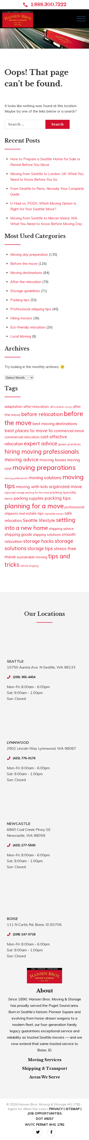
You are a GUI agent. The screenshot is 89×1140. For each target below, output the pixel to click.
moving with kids (32, 486)
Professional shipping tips (30, 309)
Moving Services (44, 1059)
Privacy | (57, 1109)
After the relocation (25, 282)
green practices (69, 444)
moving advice (22, 459)
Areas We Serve (44, 1077)
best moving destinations (54, 423)
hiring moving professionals (42, 451)
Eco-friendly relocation (27, 327)
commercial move (69, 430)
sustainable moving (32, 557)
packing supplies (29, 498)
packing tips (57, 498)
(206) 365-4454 (24, 677)
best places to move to (29, 430)
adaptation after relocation (27, 406)
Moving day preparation (29, 254)
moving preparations (44, 467)
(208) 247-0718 (24, 934)
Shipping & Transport (44, 1068)
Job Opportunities (45, 1113)
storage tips (40, 548)
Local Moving (20, 336)
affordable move (61, 406)
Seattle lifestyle (39, 520)
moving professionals (16, 478)
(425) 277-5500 (24, 845)
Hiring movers (21, 318)
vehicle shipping (29, 565)
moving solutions (45, 477)
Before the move (23, 263)
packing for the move (37, 492)
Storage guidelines (25, 291)
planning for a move (34, 506)
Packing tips (19, 300)
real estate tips (31, 513)
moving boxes (52, 459)
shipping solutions (47, 534)
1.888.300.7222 (48, 4)
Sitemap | (73, 1109)
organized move (65, 486)
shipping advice (61, 528)
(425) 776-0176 (24, 758)
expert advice (40, 443)
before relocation (42, 414)
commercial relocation (22, 437)
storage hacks (38, 541)
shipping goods (18, 534)
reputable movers (54, 513)
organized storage (14, 492)
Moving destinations (26, 273)
